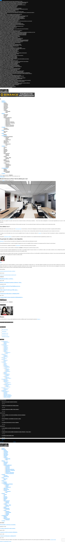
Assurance (6, 106)
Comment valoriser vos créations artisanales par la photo (8, 56)
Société (3, 146)
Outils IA (7, 137)
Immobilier (6, 104)
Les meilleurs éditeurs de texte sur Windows (6, 46)
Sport (5, 132)
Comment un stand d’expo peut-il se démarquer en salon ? (8, 79)
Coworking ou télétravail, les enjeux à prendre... (8, 528)
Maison (3, 113)
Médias (5, 169)
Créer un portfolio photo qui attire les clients (6, 59)
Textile (5, 109)
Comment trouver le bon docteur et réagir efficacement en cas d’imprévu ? (11, 30)
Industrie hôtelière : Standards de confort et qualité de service (9, 60)
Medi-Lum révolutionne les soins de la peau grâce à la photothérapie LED (11, 78)
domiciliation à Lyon (5, 333)
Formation (8, 161)
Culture (5, 147)
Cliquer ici (38, 319)
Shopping (7, 163)
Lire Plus (54, 539)
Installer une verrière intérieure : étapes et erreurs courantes (9, 50)
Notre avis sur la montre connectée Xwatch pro (9, 401)
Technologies (4, 135)
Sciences (5, 149)
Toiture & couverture (10, 126)
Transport (6, 110)
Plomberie (8, 118)
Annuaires (8, 172)
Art (4, 148)
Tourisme (5, 128)
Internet (5, 142)
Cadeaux (7, 166)
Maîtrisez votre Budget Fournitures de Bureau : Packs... (11, 282)
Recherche (10, 175)
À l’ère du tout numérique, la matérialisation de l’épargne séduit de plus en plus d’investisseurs (14, 28)
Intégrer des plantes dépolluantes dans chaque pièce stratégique (9, 49)
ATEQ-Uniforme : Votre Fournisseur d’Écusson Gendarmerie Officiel (10, 44)
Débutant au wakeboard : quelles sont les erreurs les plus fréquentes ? (10, 42)
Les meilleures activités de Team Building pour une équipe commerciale (11, 66)
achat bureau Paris (18, 228)
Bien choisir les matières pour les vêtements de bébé (8, 86)
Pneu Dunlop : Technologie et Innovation (6, 74)
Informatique (6, 141)
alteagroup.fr (2, 241)
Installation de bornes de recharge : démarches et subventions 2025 (10, 62)
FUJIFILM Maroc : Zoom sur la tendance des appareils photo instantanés (11, 14)
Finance (5, 102)
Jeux (6, 145)
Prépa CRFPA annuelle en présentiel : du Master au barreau (9, 37)
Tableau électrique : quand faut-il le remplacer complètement (9, 63)
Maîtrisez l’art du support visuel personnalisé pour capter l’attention (10, 36)
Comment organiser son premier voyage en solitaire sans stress (9, 9)
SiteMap (14, 441)
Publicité (5, 170)
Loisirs (5, 162)
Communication (5, 168)
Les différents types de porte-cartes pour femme (7, 85)
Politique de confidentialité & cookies (5, 541)
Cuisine (5, 116)
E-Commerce (8, 143)
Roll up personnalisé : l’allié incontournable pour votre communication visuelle (12, 11)
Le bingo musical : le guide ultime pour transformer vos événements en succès (11, 26)
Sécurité (7, 154)
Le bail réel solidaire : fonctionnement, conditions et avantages (9, 84)
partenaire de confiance (7, 236)
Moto (7, 112)
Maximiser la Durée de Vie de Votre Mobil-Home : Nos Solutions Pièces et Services (12, 48)
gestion (40, 233)
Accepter (51, 539)
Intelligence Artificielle (8, 136)
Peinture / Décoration (10, 125)
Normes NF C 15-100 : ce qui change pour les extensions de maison (10, 68)
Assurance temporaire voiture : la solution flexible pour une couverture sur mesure (12, 24)
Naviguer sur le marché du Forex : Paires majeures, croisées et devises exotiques (12, 70)
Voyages (3, 127)
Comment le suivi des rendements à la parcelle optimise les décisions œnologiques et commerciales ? (15, 72)
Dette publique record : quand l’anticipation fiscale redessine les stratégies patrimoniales (13, 34)
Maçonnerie (8, 124)
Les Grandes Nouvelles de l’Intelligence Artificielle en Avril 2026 (10, 19)
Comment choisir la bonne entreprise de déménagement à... (11, 297)
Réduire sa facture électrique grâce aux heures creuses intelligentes (10, 65)
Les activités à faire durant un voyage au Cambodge (10, 422)
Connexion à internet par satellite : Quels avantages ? (10, 409)
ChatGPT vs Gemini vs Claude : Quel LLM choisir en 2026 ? (9, 20)
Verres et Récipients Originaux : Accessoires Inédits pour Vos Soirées (10, 75)
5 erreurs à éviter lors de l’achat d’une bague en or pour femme (9, 53)
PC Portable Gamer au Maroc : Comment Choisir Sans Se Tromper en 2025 (11, 41)
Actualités (4, 390)
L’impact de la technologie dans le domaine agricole (10, 405)
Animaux (7, 155)
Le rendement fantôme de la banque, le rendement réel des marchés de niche (11, 38)
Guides (7, 138)
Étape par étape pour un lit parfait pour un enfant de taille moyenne (10, 31)
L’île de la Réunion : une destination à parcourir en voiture (11, 418)
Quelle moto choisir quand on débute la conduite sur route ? (9, 21)
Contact (3, 173)
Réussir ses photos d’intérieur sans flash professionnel (8, 54)
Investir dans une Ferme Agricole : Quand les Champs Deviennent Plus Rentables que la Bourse (14, 58)
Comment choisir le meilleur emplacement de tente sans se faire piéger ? (11, 8)
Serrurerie (8, 119)
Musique (5, 151)
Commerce (6, 105)
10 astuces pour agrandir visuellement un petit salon (7, 10)
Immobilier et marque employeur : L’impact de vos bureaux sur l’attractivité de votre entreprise (14, 61)
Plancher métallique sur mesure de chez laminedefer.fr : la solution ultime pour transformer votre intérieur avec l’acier (17, 32)
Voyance (7, 167)
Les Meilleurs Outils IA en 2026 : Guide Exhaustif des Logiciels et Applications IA (12, 18)
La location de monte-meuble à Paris (8, 435)
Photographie (8, 164)
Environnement (7, 153)
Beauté (5, 134)
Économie (5, 150)
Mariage (7, 158)
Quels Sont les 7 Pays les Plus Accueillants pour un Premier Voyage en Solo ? (11, 23)
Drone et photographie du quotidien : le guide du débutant (8, 57)
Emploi (5, 159)
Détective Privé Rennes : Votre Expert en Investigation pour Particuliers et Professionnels (13, 52)
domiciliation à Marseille (5, 336)
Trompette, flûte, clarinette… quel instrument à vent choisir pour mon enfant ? (11, 55)
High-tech (6, 140)
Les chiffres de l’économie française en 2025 (6, 29)
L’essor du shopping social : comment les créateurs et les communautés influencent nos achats (14, 2)
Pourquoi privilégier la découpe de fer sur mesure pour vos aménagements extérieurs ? (13, 4)
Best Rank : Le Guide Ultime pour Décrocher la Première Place (9, 64)
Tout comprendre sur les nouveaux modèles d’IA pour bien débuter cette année (12, 17)
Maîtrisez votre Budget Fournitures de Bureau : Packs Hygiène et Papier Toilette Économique (14, 40)
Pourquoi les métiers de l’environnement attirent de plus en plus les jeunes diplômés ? (13, 77)
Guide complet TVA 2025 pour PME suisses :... (9, 289)
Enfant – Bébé (8, 157)
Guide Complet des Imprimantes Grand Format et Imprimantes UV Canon (11, 1)
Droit (5, 152)
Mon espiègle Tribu (5, 329)
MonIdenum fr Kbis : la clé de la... (6, 278)
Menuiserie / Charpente (10, 122)
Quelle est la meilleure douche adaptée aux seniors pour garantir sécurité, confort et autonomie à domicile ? (16, 73)
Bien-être (5, 131)
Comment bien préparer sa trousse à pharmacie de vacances (9, 5)
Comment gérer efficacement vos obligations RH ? (9, 293)
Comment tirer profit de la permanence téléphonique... (9, 532)
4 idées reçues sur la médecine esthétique (6, 87)
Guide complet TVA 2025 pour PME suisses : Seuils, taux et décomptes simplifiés (12, 81)
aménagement (18, 245)
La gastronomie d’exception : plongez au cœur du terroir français (9, 35)
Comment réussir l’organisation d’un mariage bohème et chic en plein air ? (11, 3)
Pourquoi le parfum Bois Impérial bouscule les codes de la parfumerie (10, 22)
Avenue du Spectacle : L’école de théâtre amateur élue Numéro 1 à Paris (11, 45)
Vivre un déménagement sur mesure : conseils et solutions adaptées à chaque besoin (12, 16)
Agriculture (6, 107)
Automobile (8, 111)
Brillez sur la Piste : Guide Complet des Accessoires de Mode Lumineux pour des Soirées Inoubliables (15, 80)
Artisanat (5, 108)
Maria (3, 180)
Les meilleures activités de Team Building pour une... (10, 286)
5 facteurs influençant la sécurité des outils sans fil (7, 43)
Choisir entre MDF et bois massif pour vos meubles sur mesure (9, 51)
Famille (5, 156)
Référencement (7, 171)
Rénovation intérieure (10, 121)
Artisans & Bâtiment (8, 117)
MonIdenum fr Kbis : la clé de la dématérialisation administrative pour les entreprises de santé (14, 15)
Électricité (8, 120)
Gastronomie (6, 129)
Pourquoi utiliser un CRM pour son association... (8, 524)
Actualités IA (8, 139)
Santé (3, 130)
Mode (3, 133)
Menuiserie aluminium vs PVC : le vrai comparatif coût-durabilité (10, 69)
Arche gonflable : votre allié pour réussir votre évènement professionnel (10, 83)
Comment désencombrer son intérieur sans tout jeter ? (8, 25)
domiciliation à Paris (5, 334)
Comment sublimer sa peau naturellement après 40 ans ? (8, 7)
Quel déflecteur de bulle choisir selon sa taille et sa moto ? (8, 6)
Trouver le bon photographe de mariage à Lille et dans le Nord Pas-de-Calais (11, 71)
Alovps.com (2, 441)
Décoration (6, 114)
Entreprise (4, 101)
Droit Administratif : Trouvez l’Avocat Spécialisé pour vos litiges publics (11, 47)
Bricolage (5, 115)
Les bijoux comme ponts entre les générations (7, 67)
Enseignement (6, 160)
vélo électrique (4, 331)
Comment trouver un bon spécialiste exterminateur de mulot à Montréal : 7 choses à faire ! (16, 431)
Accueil (3, 100)
